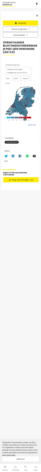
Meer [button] (36, 470)
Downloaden (19, 35)
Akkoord (20, 459)
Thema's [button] (5, 470)
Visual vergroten (19, 29)
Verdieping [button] (15, 470)
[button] (37, 4)
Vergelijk (21, 23)
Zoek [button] (25, 470)
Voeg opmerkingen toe (22, 180)
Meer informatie (8, 455)
